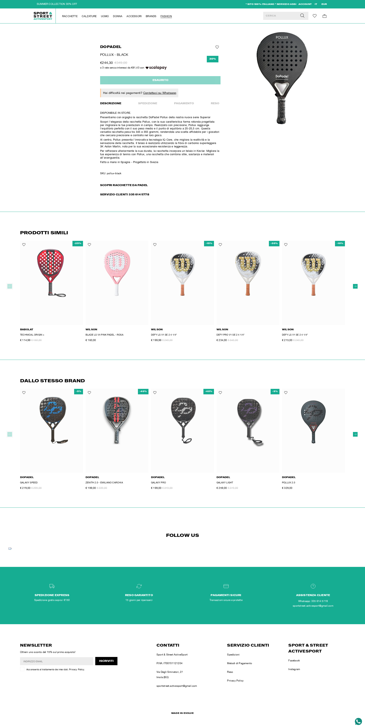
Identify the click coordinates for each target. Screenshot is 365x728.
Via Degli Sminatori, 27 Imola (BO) (170, 674)
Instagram (294, 669)
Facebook (294, 660)
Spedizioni (233, 654)
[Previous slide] (9, 286)
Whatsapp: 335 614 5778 (313, 601)
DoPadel (110, 47)
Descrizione (110, 103)
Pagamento (184, 103)
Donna (117, 16)
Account (305, 4)
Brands (151, 16)
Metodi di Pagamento (239, 663)
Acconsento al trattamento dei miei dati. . (55, 669)
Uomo (105, 16)
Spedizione (147, 103)
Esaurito (160, 80)
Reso (215, 103)
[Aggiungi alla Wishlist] (217, 47)
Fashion (166, 16)
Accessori (134, 16)
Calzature (89, 16)
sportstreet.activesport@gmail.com (177, 685)
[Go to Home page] (43, 15)
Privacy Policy (76, 669)
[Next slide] (355, 286)
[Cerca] (302, 16)
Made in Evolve (182, 713)
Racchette (70, 16)
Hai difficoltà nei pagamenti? (139, 93)
